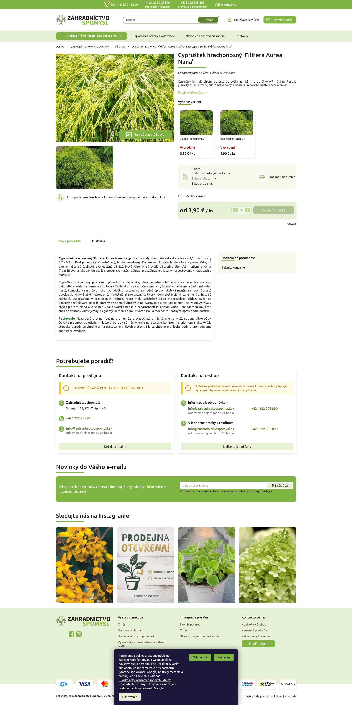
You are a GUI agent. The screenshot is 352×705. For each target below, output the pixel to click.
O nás (122, 624)
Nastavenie (129, 697)
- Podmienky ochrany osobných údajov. (145, 680)
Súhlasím (224, 657)
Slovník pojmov (190, 624)
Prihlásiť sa (280, 485)
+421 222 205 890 (158, 2)
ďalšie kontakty (225, 4)
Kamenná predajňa (254, 630)
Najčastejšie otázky (237, 446)
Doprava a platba (129, 630)
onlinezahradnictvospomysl (71, 634)
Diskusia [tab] (98, 241)
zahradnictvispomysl (79, 634)
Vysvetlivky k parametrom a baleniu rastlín (141, 644)
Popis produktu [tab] (69, 241)
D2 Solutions (274, 696)
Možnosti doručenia (281, 177)
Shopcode (290, 696)
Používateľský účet (246, 19)
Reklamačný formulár (256, 636)
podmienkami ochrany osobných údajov (246, 491)
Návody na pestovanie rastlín (199, 636)
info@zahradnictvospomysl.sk (89, 428)
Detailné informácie (191, 92)
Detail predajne (115, 446)
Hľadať (208, 19)
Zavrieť (204, 224)
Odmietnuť (200, 657)
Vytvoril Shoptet (255, 696)
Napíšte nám (258, 643)
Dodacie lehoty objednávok (136, 636)
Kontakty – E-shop (254, 624)
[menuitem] (91, 36)
